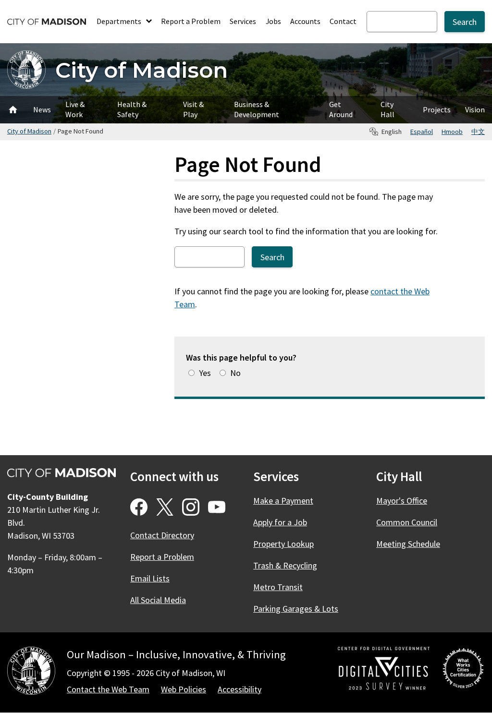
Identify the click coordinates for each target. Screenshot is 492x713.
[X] (164, 507)
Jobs (273, 21)
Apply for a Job (280, 522)
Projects (437, 109)
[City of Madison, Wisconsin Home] (31, 672)
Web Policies (183, 689)
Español (421, 131)
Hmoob (452, 131)
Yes (205, 372)
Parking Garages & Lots (295, 608)
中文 (478, 131)
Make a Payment (283, 500)
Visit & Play (193, 109)
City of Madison (141, 70)
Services (243, 21)
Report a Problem (191, 21)
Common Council (406, 522)
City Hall (387, 109)
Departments (120, 21)
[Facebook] (139, 507)
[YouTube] (216, 507)
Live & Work (75, 109)
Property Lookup (283, 543)
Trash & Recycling (285, 565)
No (235, 372)
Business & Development (256, 109)
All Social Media (158, 599)
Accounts (305, 21)
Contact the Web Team (108, 689)
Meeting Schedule (408, 543)
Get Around (341, 109)
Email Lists (150, 578)
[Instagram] (190, 507)
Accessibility (239, 689)
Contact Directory (162, 535)
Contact (343, 21)
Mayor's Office (401, 500)
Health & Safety (132, 109)
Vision (475, 109)
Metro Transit (278, 586)
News (42, 109)
